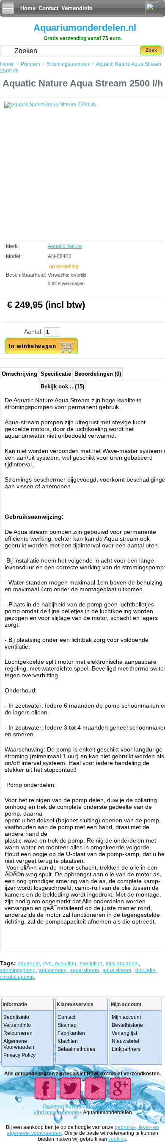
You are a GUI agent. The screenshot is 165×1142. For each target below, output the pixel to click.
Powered (54, 1107)
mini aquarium (122, 964)
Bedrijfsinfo (16, 1017)
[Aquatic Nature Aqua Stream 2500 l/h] (67, 165)
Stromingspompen (68, 64)
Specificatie (56, 374)
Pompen (30, 64)
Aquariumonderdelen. (97, 1107)
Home (28, 8)
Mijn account (126, 1017)
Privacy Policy (19, 1055)
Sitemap (67, 1025)
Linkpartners (126, 1049)
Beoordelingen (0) (97, 374)
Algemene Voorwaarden (18, 1044)
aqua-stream (84, 970)
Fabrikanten (71, 1033)
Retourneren (18, 1033)
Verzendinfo (77, 8)
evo (47, 964)
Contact (48, 8)
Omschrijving (19, 374)
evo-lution (91, 964)
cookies (117, 1139)
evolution (65, 964)
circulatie (145, 970)
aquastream (52, 970)
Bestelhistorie (127, 1025)
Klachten (68, 1041)
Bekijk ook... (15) (62, 386)
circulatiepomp (17, 977)
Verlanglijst (124, 1033)
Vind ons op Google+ (57, 1112)
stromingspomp (18, 970)
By (68, 1107)
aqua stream (116, 970)
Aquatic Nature (65, 246)
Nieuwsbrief (125, 1041)
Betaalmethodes (76, 1049)
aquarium (29, 964)
